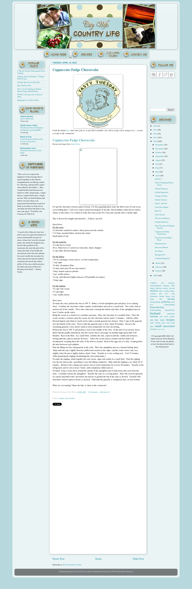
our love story (157, 319)
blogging (166, 285)
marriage (154, 316)
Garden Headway (161, 222)
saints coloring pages (157, 323)
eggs (173, 296)
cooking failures (169, 291)
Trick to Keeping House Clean (164, 183)
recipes (61, 398)
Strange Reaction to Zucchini (28, 82)
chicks (161, 291)
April (157, 175)
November (159, 148)
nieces (166, 316)
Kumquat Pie (160, 254)
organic (172, 316)
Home (98, 558)
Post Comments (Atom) (72, 564)
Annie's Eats (75, 144)
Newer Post (58, 558)
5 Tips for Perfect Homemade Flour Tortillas (31, 72)
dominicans (154, 296)
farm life (156, 299)
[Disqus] (98, 443)
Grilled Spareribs (161, 192)
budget (152, 288)
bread (173, 285)
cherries (159, 288)
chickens (154, 290)
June (157, 167)
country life (156, 293)
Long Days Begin (161, 207)
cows (166, 293)
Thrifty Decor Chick (28, 125)
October (158, 152)
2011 (155, 137)
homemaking (169, 304)
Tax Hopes (159, 251)
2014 (155, 126)
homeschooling (157, 307)
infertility (171, 313)
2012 (155, 133)
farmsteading (155, 302)
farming (171, 298)
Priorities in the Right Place (163, 238)
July (157, 164)
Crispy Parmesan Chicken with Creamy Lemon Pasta (31, 140)
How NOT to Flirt (24, 85)
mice (161, 316)
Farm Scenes (160, 214)
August (158, 160)
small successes (165, 326)
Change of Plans (161, 196)
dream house (164, 296)
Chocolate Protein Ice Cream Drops (30, 151)
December (159, 144)
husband (155, 313)
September (159, 156)
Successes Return (161, 247)
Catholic (153, 283)
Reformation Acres (28, 148)
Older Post (138, 558)
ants (162, 283)
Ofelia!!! (158, 179)
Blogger (130, 571)
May (157, 171)
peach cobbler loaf (26, 118)
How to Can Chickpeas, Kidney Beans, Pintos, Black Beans (29, 90)
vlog (159, 329)
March (158, 263)
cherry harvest (169, 288)
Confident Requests (162, 258)
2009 (155, 275)
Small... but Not (161, 203)
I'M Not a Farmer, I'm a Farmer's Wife (29, 95)
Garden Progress (161, 188)
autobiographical (155, 285)
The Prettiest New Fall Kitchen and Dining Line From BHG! (31, 128)
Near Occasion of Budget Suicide (164, 226)
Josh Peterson (81, 571)
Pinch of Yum (25, 136)
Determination (160, 243)
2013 (155, 129)
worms (163, 329)
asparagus (171, 283)
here (68, 130)
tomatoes (153, 329)
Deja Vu (158, 210)
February (159, 267)
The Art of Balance (162, 218)
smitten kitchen (26, 116)
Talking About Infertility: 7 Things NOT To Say (30, 77)
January (158, 270)
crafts (173, 293)
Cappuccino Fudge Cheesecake (76, 69)
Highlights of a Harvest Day (28, 100)
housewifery (170, 310)
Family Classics (161, 199)
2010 (155, 141)
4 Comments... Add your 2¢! (99, 392)
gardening (165, 301)
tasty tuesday (70, 398)
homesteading (155, 310)
